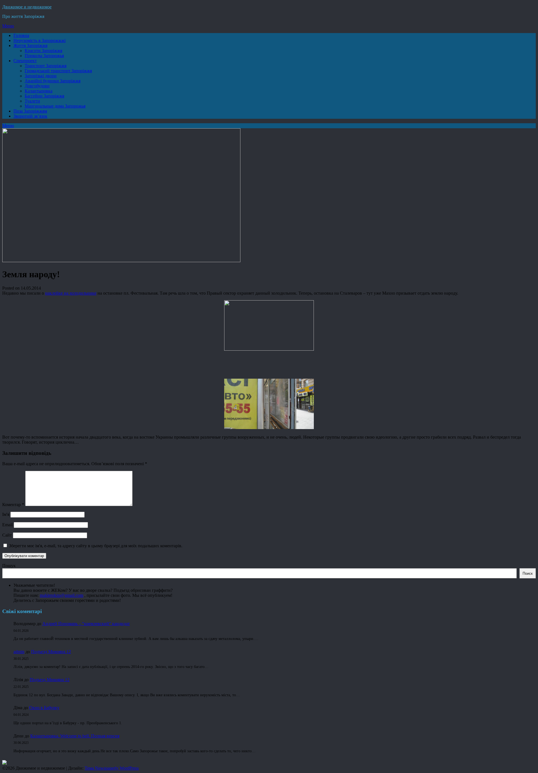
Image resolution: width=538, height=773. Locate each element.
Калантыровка (38, 91)
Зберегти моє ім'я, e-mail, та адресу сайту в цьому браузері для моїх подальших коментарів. (95, 545)
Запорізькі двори (41, 75)
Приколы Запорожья (44, 55)
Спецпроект (25, 60)
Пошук (9, 565)
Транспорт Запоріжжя (45, 65)
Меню (8, 26)
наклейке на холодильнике (70, 293)
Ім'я (5, 514)
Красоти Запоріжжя (43, 50)
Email (7, 524)
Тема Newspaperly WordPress (112, 768)
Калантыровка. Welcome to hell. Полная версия (74, 736)
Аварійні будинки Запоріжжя (52, 80)
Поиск (528, 573)
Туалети (32, 101)
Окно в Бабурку (44, 707)
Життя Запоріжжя (30, 45)
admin (18, 651)
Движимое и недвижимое (27, 6)
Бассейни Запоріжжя (44, 96)
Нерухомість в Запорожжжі (39, 40)
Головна (21, 35)
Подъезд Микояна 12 (51, 651)
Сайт (7, 535)
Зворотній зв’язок (30, 116)
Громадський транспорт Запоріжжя (58, 70)
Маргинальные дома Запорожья (55, 106)
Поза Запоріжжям (30, 111)
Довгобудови (37, 85)
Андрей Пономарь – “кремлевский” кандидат (86, 623)
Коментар (13, 504)
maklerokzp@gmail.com (61, 595)
